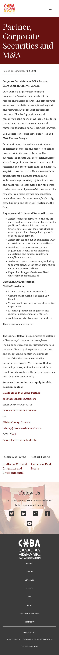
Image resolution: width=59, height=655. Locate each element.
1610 (13, 434)
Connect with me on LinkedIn (20, 410)
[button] (50, 9)
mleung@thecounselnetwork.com (22, 428)
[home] (9, 8)
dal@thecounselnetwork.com (19, 398)
